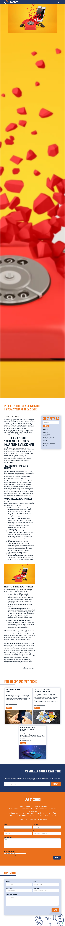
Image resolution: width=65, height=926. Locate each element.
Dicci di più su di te (10, 837)
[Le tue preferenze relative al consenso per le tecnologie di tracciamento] (62, 923)
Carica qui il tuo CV (10, 851)
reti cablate (26, 473)
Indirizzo (9, 888)
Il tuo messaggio (11, 894)
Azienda (36, 888)
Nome (6, 824)
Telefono (36, 831)
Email (35, 882)
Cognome (36, 824)
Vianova (6, 423)
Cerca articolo (51, 419)
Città (5, 831)
